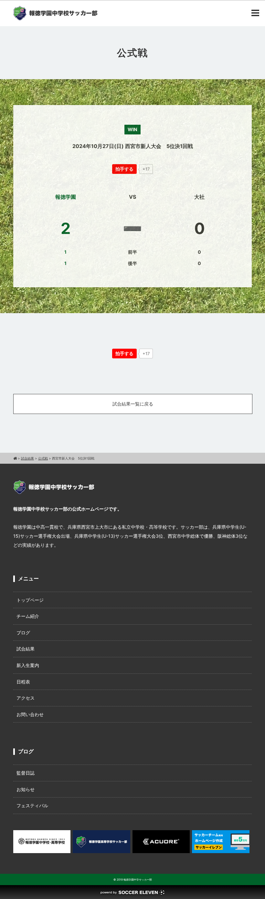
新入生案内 (27, 665)
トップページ (30, 600)
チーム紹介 (27, 616)
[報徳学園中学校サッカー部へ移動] (15, 458)
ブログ (23, 632)
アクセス (25, 698)
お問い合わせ (30, 714)
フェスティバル (32, 805)
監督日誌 (25, 773)
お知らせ (25, 789)
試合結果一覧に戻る (132, 404)
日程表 (23, 681)
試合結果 (25, 648)
